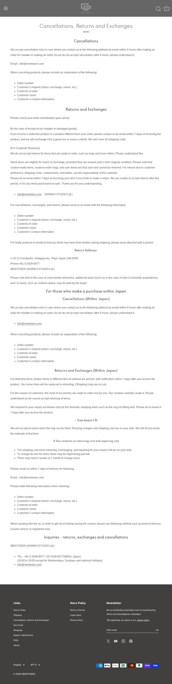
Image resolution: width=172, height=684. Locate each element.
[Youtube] (115, 641)
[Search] (158, 9)
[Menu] (6, 8)
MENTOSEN (28, 674)
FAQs (15, 640)
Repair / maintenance (23, 635)
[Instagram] (123, 641)
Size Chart (18, 625)
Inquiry (16, 645)
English (17, 665)
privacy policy (143, 620)
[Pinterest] (131, 641)
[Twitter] (108, 641)
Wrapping (17, 630)
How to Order (19, 610)
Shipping (17, 615)
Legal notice (75, 615)
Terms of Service (77, 610)
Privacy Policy (76, 620)
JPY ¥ (33, 665)
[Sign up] (157, 630)
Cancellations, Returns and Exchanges (31, 620)
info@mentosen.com (29, 194)
